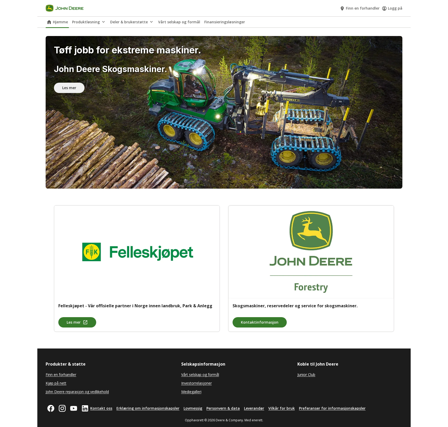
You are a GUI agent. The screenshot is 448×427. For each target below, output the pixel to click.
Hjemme (60, 21)
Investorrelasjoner (196, 383)
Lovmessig (193, 408)
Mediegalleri (191, 391)
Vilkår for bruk (281, 408)
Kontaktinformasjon (259, 322)
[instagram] (62, 408)
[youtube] (73, 408)
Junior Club (306, 374)
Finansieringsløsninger (224, 21)
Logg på (395, 8)
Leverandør (254, 408)
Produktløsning (86, 21)
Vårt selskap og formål (179, 21)
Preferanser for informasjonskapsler (332, 408)
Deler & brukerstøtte (129, 21)
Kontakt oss (101, 408)
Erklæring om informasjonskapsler (147, 408)
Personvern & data (223, 408)
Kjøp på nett (56, 383)
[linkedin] (85, 408)
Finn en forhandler (363, 8)
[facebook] (51, 408)
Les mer (69, 87)
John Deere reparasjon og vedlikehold (77, 391)
